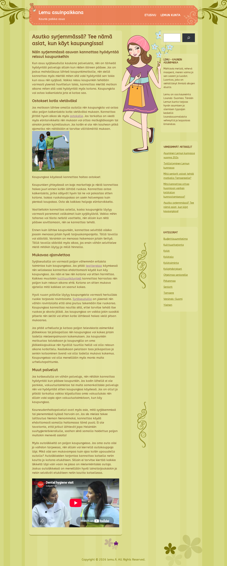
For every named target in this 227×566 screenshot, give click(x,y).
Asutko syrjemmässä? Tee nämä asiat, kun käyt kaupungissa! (179, 207)
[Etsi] (188, 37)
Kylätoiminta (171, 262)
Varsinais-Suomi (173, 298)
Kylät (167, 250)
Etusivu (150, 15)
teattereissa (94, 265)
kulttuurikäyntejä (69, 278)
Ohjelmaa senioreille (176, 274)
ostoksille (76, 116)
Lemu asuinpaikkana (61, 12)
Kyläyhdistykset (173, 268)
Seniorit (168, 286)
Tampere (169, 292)
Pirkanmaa (170, 280)
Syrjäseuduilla (82, 299)
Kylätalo (169, 256)
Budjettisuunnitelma (176, 238)
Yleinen (168, 305)
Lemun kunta (170, 15)
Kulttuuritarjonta (174, 244)
